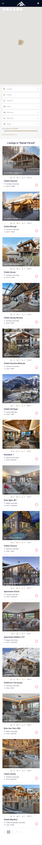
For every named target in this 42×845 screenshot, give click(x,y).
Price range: (5, 128)
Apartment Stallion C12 (14, 637)
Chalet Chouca (10, 546)
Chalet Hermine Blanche (14, 363)
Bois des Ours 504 (12, 728)
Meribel (8, 503)
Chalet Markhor (11, 819)
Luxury (7, 323)
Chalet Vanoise (10, 181)
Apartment (14, 460)
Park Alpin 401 (10, 500)
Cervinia (8, 412)
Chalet (13, 186)
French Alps (15, 184)
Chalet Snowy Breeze (13, 318)
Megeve (8, 640)
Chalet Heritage (11, 409)
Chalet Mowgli (10, 226)
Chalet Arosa (10, 272)
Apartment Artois (11, 591)
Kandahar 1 (9, 455)
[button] (20, 43)
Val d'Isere (9, 184)
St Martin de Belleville (12, 822)
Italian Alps (14, 412)
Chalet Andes (10, 774)
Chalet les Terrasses (13, 683)
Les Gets (8, 594)
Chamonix (8, 457)
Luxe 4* (8, 186)
